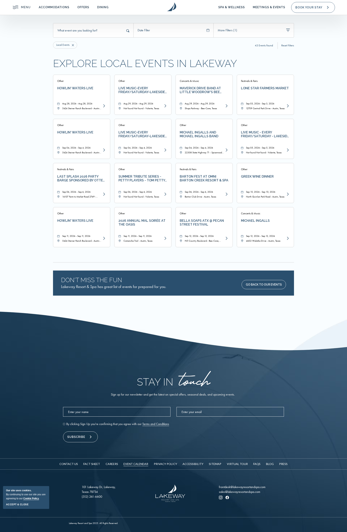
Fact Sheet (91, 464)
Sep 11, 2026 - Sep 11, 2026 (76, 236)
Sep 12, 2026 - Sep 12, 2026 (199, 236)
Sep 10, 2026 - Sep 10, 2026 (260, 191)
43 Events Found (264, 45)
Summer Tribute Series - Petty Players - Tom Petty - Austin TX (142, 178)
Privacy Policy (165, 464)
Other (60, 81)
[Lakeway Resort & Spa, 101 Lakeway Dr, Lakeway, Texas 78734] (171, 7)
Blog (270, 464)
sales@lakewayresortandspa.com (239, 492)
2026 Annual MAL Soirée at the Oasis (141, 222)
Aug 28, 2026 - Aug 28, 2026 (77, 103)
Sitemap (215, 464)
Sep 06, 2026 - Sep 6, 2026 (76, 191)
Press (283, 464)
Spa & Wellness (231, 7)
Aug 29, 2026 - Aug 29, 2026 (138, 103)
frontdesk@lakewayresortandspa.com (242, 487)
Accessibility (193, 464)
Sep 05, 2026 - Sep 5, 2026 (260, 147)
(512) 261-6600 (92, 496)
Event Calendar (135, 464)
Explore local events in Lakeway (145, 64)
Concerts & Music (189, 81)
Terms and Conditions (155, 424)
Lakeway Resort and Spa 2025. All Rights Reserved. (93, 523)
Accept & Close (17, 504)
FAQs (256, 464)
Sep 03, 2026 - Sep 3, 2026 (260, 103)
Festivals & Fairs (249, 81)
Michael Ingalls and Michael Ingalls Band (199, 134)
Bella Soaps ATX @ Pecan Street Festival (202, 222)
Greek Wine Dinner (257, 176)
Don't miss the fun (91, 280)
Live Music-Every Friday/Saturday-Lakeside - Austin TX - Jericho (142, 90)
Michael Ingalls (255, 221)
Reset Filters (287, 45)
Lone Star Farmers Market (265, 88)
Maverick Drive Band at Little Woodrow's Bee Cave (200, 90)
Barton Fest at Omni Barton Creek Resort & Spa (204, 178)
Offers (83, 7)
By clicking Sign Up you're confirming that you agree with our (117, 424)
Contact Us (68, 464)
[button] (313, 7)
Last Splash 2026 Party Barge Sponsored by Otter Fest (81, 178)
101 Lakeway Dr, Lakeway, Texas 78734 (99, 489)
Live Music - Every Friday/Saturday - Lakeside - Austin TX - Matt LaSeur (265, 134)
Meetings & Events (269, 7)
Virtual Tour (237, 464)
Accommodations (54, 7)
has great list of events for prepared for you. (113, 286)
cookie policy (31, 498)
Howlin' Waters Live (75, 88)
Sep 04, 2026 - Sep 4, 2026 (76, 147)
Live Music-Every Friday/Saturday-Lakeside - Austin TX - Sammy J (142, 134)
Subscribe (76, 436)
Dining (103, 7)
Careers (112, 464)
